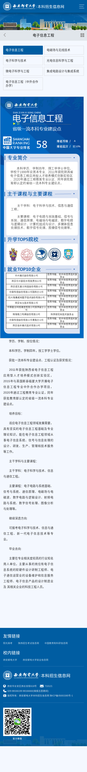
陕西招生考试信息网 (28, 643)
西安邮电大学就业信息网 (35, 660)
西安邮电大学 (10, 660)
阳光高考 (7, 643)
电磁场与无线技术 (58, 50)
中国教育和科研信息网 (56, 643)
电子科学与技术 (16, 60)
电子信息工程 (14, 50)
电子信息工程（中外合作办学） (22, 83)
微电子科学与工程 (17, 71)
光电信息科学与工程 (60, 60)
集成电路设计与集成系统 (63, 71)
